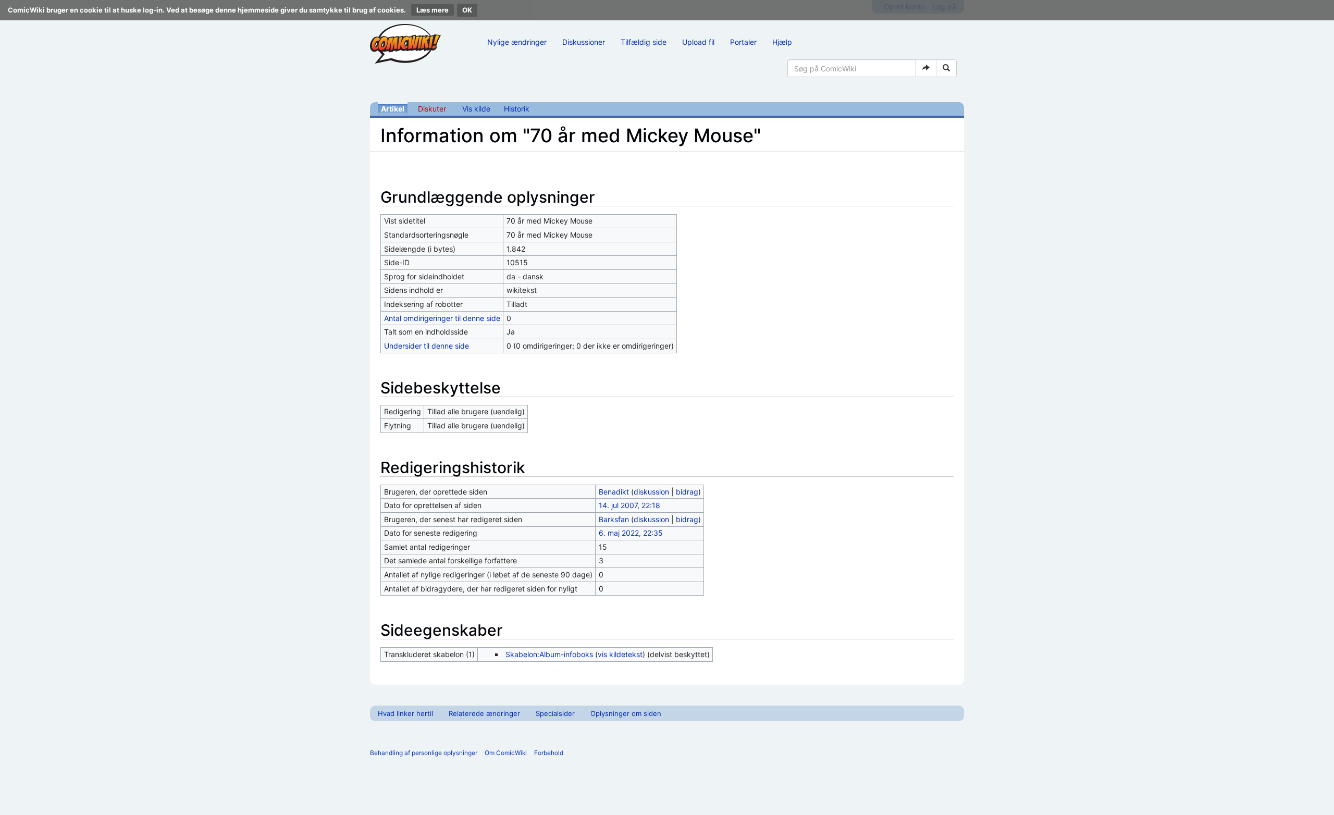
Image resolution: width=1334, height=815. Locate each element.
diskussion (651, 491)
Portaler (743, 42)
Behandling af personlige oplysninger (423, 753)
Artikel (392, 108)
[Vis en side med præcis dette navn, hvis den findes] (926, 68)
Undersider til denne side (426, 345)
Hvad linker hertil (405, 713)
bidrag (687, 491)
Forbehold (548, 753)
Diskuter (432, 108)
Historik (516, 108)
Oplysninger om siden (625, 713)
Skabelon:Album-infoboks (549, 654)
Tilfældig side (643, 42)
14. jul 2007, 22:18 (629, 505)
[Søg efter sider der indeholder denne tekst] (946, 68)
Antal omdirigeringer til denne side (442, 318)
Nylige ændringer (517, 42)
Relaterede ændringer (484, 713)
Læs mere (432, 10)
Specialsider (555, 713)
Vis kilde (476, 108)
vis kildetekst (620, 654)
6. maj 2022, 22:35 (631, 532)
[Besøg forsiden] (405, 44)
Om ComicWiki (506, 753)
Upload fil (698, 42)
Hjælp (782, 42)
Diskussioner (583, 42)
